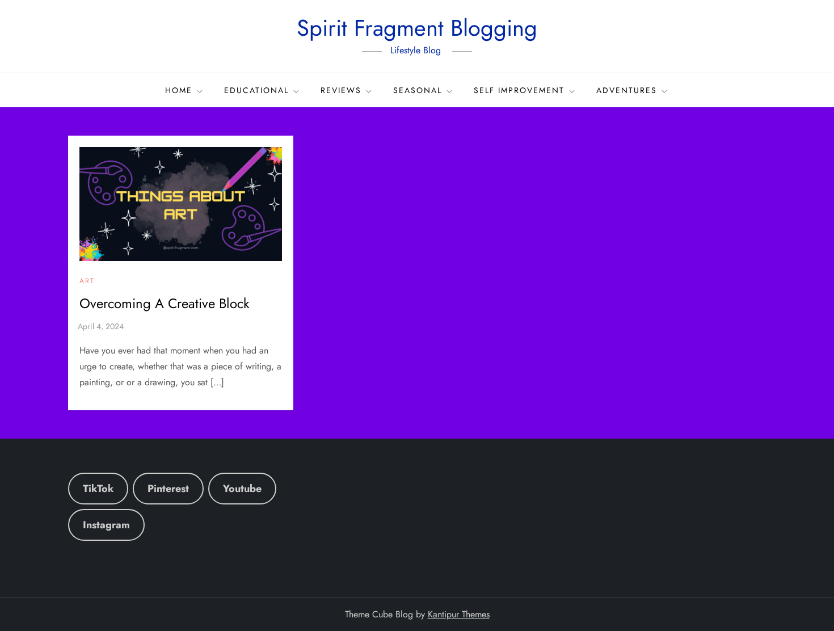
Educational (256, 90)
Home (178, 90)
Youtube (242, 488)
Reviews (341, 90)
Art (87, 281)
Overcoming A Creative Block (164, 303)
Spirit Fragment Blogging (417, 27)
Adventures (626, 90)
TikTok (98, 488)
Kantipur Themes (459, 614)
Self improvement (519, 90)
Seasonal (417, 90)
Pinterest (168, 488)
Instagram (106, 525)
